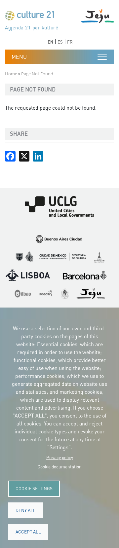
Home (11, 74)
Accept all (28, 531)
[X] (24, 156)
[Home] (32, 17)
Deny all (26, 510)
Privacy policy (59, 457)
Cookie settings (34, 488)
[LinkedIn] (38, 156)
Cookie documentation (59, 466)
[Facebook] (10, 156)
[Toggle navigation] (102, 57)
